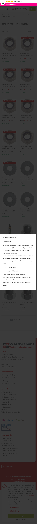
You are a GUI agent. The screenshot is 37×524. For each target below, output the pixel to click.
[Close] (34, 236)
